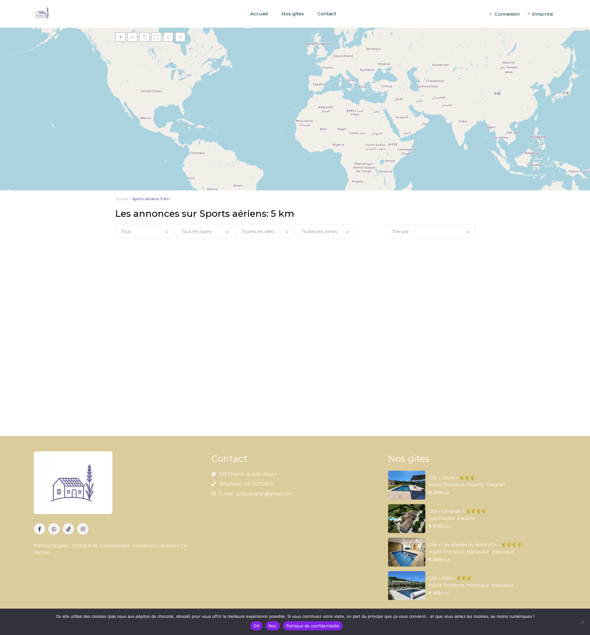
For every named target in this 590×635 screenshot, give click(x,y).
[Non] (582, 622)
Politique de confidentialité (101, 545)
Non (273, 625)
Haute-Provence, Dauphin (456, 484)
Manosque (502, 552)
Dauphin (496, 484)
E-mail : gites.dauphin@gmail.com (255, 494)
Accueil (259, 14)
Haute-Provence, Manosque (458, 552)
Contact (326, 14)
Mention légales (51, 545)
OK (256, 625)
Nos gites (292, 14)
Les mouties (441, 518)
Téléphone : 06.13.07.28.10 (246, 484)
